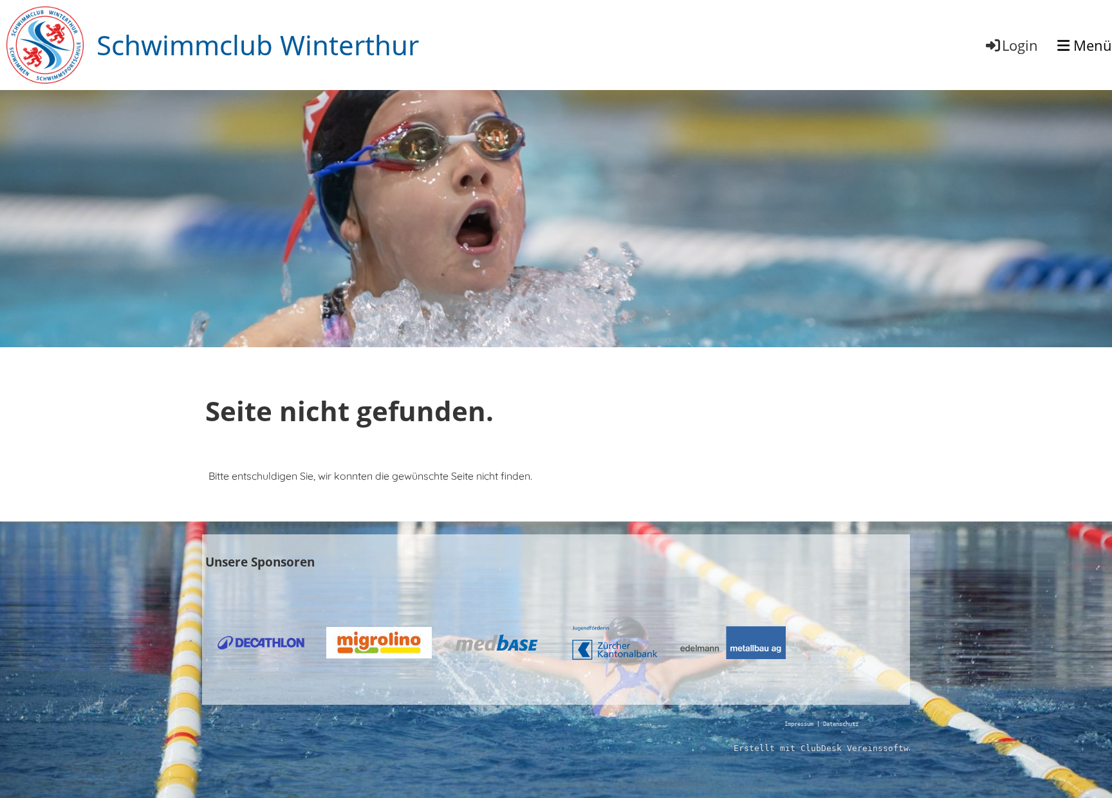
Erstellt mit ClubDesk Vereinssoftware (829, 748)
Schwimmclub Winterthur (258, 44)
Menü (1091, 45)
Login (1020, 45)
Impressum (798, 724)
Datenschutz (840, 724)
